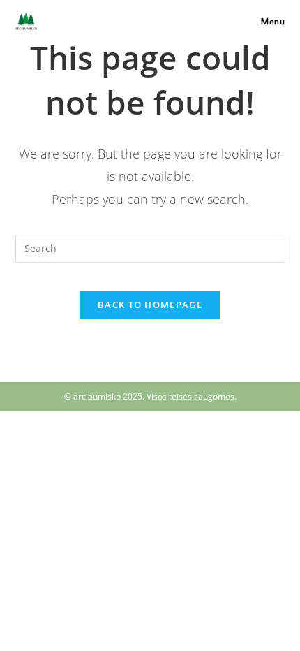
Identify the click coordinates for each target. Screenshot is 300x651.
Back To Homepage (150, 304)
